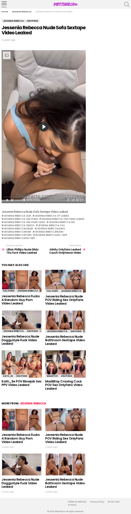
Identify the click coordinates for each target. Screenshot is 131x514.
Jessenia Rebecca (27, 290)
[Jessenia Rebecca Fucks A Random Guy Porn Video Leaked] (22, 281)
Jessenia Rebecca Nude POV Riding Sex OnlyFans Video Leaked (64, 300)
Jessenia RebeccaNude (17, 231)
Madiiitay (52, 376)
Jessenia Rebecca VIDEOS (19, 225)
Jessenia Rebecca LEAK (17, 215)
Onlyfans (32, 331)
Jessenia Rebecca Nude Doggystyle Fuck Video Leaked (20, 340)
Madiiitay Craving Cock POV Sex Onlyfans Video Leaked (63, 385)
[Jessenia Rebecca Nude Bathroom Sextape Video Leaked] (65, 321)
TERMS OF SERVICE (77, 502)
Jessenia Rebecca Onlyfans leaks (24, 222)
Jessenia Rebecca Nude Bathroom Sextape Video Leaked (65, 340)
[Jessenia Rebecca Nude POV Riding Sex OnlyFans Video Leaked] (65, 281)
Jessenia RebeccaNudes (49, 231)
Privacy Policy (97, 502)
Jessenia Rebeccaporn (18, 235)
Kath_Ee (8, 376)
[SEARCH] (126, 4)
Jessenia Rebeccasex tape (51, 235)
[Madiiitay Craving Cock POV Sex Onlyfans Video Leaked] (65, 364)
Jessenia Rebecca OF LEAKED (52, 215)
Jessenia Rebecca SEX (62, 222)
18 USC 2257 (114, 502)
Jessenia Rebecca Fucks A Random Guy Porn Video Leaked (21, 300)
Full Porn (8, 290)
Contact (72, 505)
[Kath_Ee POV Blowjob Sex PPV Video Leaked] (22, 364)
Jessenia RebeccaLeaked (18, 228)
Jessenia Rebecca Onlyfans (21, 219)
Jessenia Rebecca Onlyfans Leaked (62, 219)
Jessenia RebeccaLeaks (51, 228)
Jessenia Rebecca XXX (51, 225)
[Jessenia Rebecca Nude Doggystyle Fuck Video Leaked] (22, 321)
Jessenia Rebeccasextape (19, 238)
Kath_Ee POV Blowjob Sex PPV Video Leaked (22, 383)
